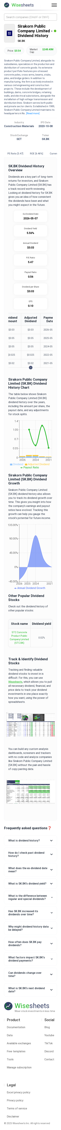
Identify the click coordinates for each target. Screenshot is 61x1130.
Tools (10, 1059)
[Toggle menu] (54, 5)
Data (10, 1035)
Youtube (49, 1035)
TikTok (48, 1043)
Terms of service (17, 1108)
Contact (49, 1059)
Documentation (16, 1027)
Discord (49, 1051)
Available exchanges (19, 1043)
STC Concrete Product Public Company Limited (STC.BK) (19, 637)
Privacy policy (15, 1100)
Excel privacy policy (18, 1092)
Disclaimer (13, 1116)
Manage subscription (19, 1067)
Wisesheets (15, 681)
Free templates (16, 1051)
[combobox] (30, 17)
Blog (47, 1027)
